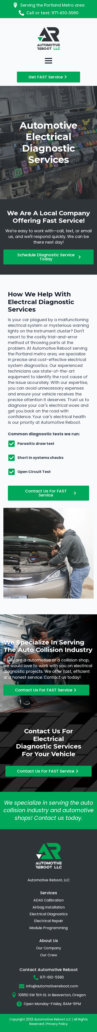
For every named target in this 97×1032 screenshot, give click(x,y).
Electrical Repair (48, 920)
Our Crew (48, 955)
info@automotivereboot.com (52, 986)
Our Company (48, 948)
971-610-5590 (52, 977)
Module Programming (48, 927)
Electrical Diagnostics (49, 914)
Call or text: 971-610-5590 (52, 12)
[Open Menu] (48, 60)
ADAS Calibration (48, 900)
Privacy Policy (57, 1024)
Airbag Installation (48, 907)
